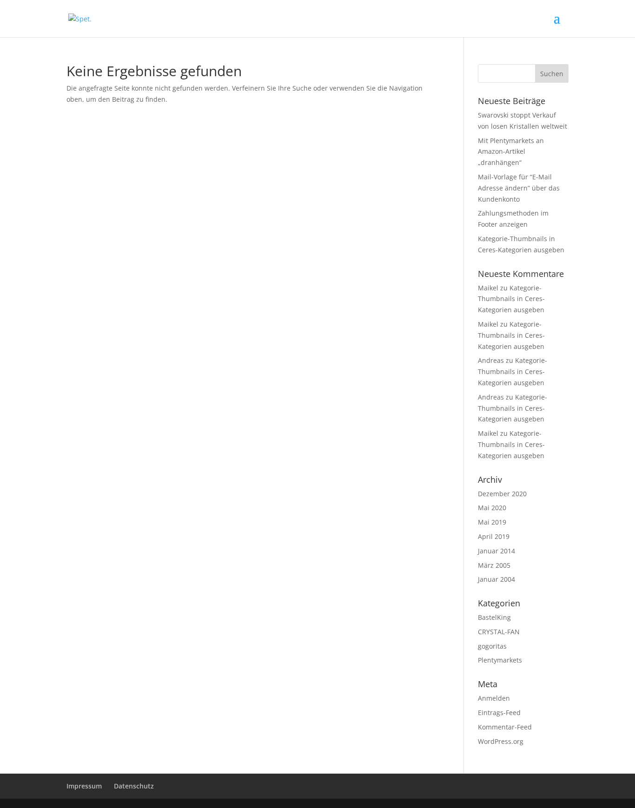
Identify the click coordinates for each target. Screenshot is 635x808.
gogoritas (492, 646)
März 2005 (494, 565)
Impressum (84, 786)
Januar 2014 (496, 550)
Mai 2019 (492, 522)
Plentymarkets (500, 660)
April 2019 (493, 536)
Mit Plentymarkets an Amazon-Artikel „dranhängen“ (511, 151)
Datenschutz (134, 786)
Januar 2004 (496, 579)
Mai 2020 (492, 507)
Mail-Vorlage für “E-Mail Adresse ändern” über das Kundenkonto (519, 188)
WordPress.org (500, 741)
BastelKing (494, 617)
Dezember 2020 (502, 493)
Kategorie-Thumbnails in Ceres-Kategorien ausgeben (511, 299)
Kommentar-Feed (505, 727)
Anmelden (494, 698)
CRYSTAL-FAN (499, 631)
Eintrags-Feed (499, 712)
